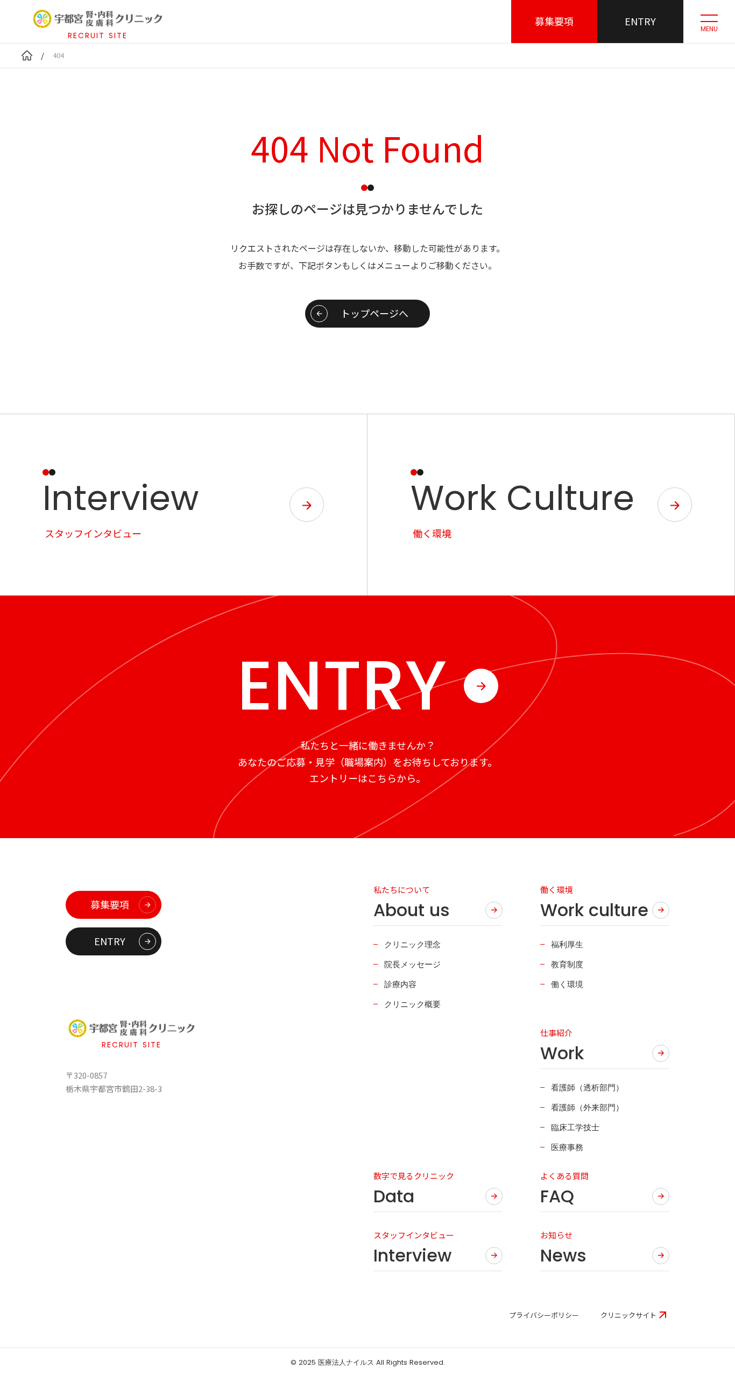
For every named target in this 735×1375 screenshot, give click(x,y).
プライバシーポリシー (544, 1315)
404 (58, 55)
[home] (27, 55)
